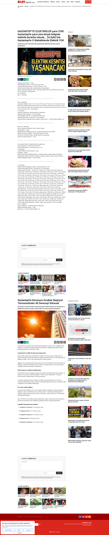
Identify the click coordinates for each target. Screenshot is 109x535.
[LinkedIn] (24, 79)
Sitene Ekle (41, 516)
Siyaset (58, 1)
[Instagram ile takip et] (86, 516)
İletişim (28, 516)
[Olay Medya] (26, 1)
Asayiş (63, 1)
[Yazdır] (55, 79)
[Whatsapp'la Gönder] (27, 79)
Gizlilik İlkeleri (34, 516)
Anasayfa (21, 6)
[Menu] (90, 2)
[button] (58, 79)
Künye (24, 516)
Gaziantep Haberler (43, 1)
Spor (67, 1)
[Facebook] (19, 79)
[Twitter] (21, 79)
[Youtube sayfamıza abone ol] (83, 516)
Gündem (52, 1)
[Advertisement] (54, 19)
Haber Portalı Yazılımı (55, 531)
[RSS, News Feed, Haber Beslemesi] (89, 516)
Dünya (72, 1)
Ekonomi (77, 1)
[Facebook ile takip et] (80, 516)
